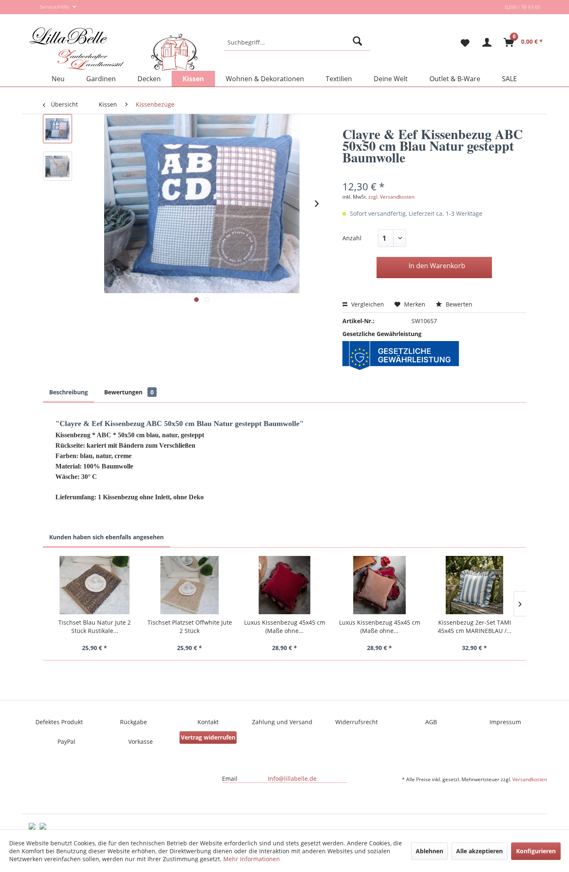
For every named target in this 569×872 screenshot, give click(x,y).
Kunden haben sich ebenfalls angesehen (106, 537)
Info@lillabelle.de (292, 778)
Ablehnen (429, 851)
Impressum (505, 722)
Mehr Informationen (251, 859)
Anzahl (352, 238)
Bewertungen (129, 392)
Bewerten (458, 304)
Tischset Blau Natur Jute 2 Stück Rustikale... (94, 626)
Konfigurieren (536, 851)
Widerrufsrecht (356, 722)
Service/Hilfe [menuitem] (55, 7)
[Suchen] (359, 42)
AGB (431, 722)
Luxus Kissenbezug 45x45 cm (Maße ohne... (284, 626)
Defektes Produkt (59, 722)
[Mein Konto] (487, 42)
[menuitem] (297, 42)
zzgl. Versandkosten (391, 196)
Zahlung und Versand (282, 722)
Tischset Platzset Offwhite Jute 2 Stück (189, 626)
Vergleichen (366, 304)
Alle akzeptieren (479, 851)
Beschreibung (68, 392)
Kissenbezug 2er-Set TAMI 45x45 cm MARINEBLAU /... (475, 626)
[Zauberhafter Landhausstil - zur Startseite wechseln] (113, 49)
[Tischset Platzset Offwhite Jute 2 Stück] (189, 585)
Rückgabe (133, 722)
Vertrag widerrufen (208, 737)
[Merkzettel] (462, 42)
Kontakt (208, 722)
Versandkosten (529, 779)
